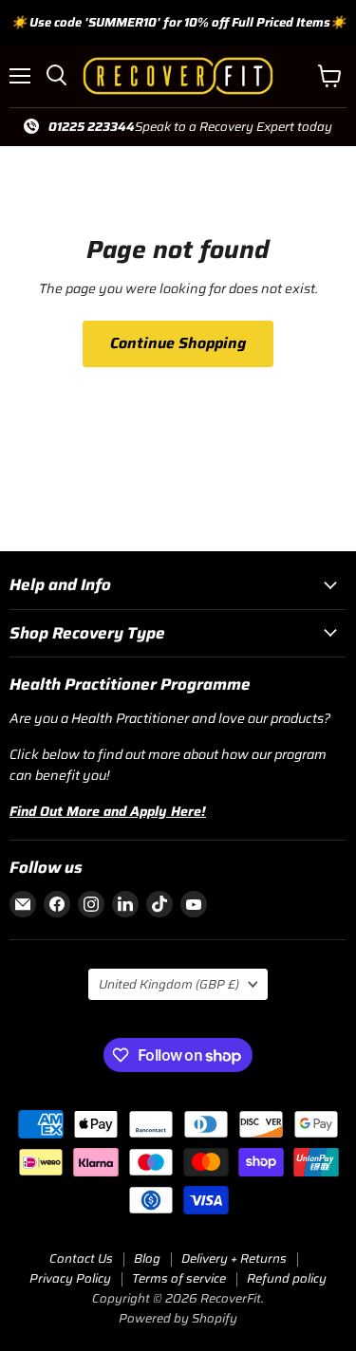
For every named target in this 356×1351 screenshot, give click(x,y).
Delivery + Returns (234, 1258)
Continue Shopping (178, 343)
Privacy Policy (70, 1278)
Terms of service (179, 1278)
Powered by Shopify (178, 1318)
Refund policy (287, 1278)
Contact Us (81, 1258)
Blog (147, 1258)
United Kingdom (169, 984)
